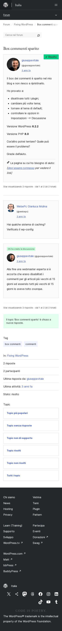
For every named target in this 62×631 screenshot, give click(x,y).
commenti (30, 344)
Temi (36, 503)
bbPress (10, 565)
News (6, 503)
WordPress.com (14, 553)
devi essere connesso (21, 168)
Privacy (7, 514)
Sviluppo (8, 537)
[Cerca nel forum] (38, 35)
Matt (8, 559)
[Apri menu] (56, 5)
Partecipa (38, 525)
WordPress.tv (13, 543)
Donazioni (40, 537)
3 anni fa (26, 70)
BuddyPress (12, 571)
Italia (14, 586)
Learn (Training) (12, 525)
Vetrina (37, 497)
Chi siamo (9, 497)
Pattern (37, 514)
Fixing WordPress (23, 24)
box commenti (13, 344)
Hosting (8, 509)
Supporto (9, 531)
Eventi (36, 531)
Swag (38, 543)
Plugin (36, 509)
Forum (6, 14)
